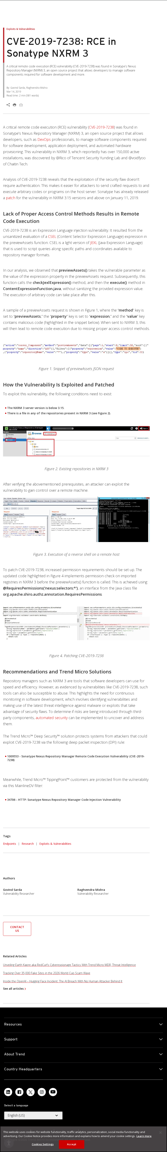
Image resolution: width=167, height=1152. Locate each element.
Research (28, 844)
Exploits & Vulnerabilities (55, 844)
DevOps (44, 139)
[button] (17, 928)
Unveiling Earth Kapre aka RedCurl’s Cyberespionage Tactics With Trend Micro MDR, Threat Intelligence (69, 965)
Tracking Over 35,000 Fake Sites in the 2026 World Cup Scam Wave (46, 973)
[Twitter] (30, 1092)
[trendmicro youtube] (53, 1092)
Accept (71, 1144)
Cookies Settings (43, 1144)
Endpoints (9, 844)
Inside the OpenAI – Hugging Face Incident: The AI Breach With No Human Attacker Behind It (62, 981)
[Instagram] (42, 1092)
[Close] (160, 1132)
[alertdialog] (83, 1139)
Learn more (144, 1136)
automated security (52, 717)
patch (10, 197)
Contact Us (17, 929)
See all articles (13, 988)
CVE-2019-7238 (101, 127)
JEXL (93, 242)
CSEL (52, 236)
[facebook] (19, 1092)
